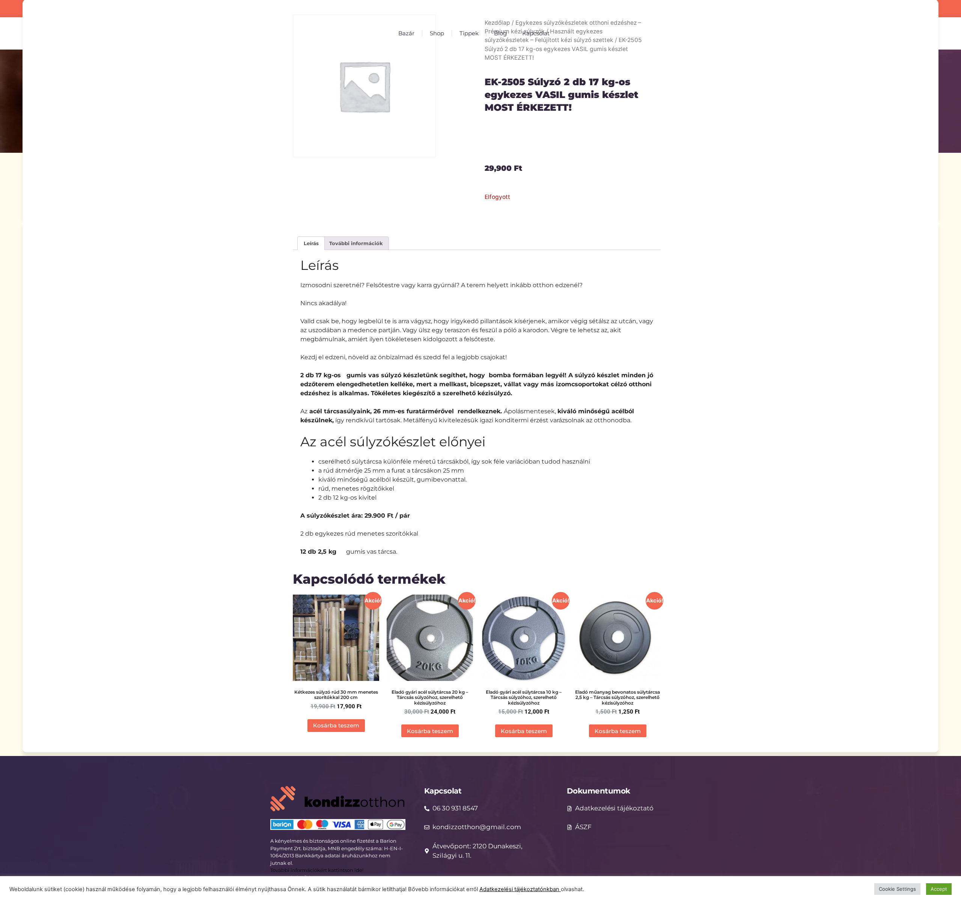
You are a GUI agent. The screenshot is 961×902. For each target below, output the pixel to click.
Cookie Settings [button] (897, 889)
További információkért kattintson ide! (317, 870)
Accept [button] (939, 889)
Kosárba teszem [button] (336, 725)
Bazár (406, 33)
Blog (500, 33)
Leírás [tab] (311, 243)
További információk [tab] (356, 243)
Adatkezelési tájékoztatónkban (520, 889)
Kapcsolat (536, 33)
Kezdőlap (497, 22)
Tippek (469, 33)
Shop (437, 33)
